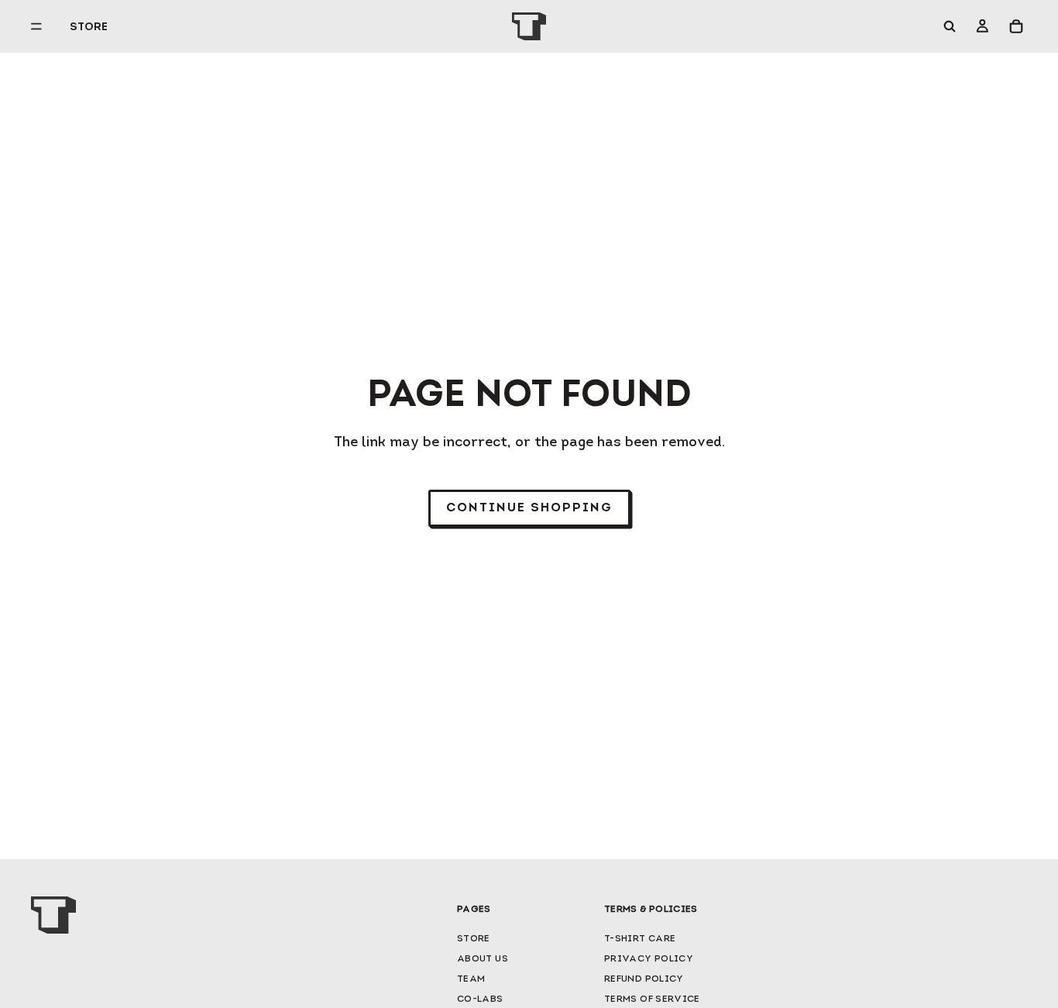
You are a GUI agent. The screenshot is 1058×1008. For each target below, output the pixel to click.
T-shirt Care (639, 938)
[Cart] (1016, 26)
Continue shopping (529, 508)
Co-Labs (480, 999)
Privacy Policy (648, 959)
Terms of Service (652, 999)
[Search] (950, 26)
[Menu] (42, 26)
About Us (482, 959)
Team (471, 979)
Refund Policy (644, 979)
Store (473, 938)
